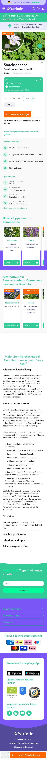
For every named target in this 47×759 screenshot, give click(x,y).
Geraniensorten (28, 525)
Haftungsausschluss (30, 743)
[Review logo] (23, 693)
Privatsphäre (14, 743)
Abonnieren (23, 590)
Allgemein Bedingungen (23, 747)
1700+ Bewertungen (22, 2)
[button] (3, 8)
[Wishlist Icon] (42, 63)
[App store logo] (14, 673)
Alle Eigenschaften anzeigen (14, 208)
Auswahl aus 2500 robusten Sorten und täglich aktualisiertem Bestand (28, 25)
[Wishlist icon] (17, 229)
